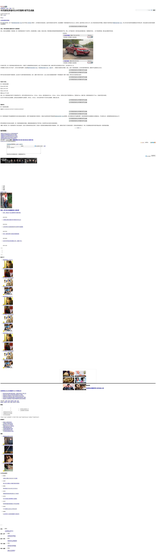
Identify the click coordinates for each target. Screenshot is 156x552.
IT (14, 550)
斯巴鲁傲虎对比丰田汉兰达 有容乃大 (9, 138)
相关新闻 (74, 37)
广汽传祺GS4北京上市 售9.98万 (10, 508)
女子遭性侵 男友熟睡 (7, 463)
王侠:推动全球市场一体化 (20, 397)
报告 (15, 545)
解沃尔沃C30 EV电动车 (8, 424)
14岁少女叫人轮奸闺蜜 (8, 454)
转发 (8, 20)
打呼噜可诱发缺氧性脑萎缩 (80, 389)
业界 (9, 545)
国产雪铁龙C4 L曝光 (18, 394)
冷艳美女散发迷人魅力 (8, 429)
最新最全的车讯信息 (7, 411)
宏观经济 (10, 535)
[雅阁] (78, 59)
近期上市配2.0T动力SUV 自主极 (10, 478)
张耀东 (1, 402)
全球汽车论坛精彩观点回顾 (9, 397)
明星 (9, 540)
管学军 (12, 400)
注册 (44, 146)
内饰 (26, 139)
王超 (18, 400)
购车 (7, 8)
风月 (11, 540)
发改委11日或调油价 (7, 398)
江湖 (13, 540)
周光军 (14, 402)
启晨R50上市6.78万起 (19, 396)
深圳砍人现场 (3, 192)
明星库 (15, 540)
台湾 (10, 530)
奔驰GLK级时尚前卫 (7, 422)
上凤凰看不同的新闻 (24, 410)
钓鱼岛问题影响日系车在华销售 (19, 398)
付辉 (15, 400)
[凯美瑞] (65, 33)
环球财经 (14, 535)
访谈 (13, 545)
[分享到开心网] (154, 142)
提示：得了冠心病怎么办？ (80, 376)
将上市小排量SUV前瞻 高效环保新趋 (11, 483)
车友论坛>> (90, 35)
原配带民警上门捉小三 (8, 259)
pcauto (4, 15)
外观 (23, 139)
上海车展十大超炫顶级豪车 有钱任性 (11, 513)
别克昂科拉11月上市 (4, 390)
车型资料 (65, 37)
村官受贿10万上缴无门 (8, 268)
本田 (21, 139)
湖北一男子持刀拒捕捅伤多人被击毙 (9, 210)
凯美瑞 (68, 35)
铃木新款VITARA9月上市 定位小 (10, 488)
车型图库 (70, 37)
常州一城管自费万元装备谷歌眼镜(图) (11, 233)
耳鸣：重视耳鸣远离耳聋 (69, 389)
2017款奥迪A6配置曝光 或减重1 (10, 498)
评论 (11, 545)
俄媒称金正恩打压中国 (8, 436)
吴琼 (9, 400)
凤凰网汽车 (2, 8)
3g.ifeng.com (3, 141)
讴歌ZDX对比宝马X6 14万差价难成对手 (9, 133)
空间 (32, 139)
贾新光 (5, 402)
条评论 (4, 20)
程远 (9, 402)
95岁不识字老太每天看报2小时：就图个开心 (12, 240)
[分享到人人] (152, 142)
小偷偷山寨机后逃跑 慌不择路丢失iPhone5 (12, 219)
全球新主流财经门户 (24, 408)
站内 (149, 10)
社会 (12, 530)
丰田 (19, 139)
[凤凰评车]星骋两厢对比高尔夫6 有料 (9, 134)
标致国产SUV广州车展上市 (15, 390)
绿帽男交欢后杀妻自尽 (8, 286)
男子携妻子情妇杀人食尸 (8, 277)
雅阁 (17, 139)
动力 (28, 139)
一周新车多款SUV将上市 (20, 393)
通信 (9, 550)
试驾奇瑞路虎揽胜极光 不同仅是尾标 (11, 503)
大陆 (6, 530)
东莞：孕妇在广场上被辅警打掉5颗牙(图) (12, 212)
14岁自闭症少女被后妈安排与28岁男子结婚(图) (13, 226)
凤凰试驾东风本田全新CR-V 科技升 (11, 493)
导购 (10, 8)
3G (10, 550)
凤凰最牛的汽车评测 (7, 413)
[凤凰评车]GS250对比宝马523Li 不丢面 (9, 136)
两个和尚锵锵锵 (6, 414)
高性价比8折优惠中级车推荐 (9, 393)
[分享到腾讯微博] (153, 142)
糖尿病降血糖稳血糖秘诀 (69, 376)
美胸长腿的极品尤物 (7, 427)
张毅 (11, 402)
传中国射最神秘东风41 (8, 445)
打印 (7, 20)
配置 (30, 139)
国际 (8, 530)
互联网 (12, 550)
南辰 (6, 400)
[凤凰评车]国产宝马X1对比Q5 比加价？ (9, 137)
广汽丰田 (65, 35)
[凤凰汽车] (90, 37)
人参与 (1, 20)
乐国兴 (18, 402)
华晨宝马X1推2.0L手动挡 (8, 394)
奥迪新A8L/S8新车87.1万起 (9, 396)
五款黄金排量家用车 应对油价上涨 (95, 388)
